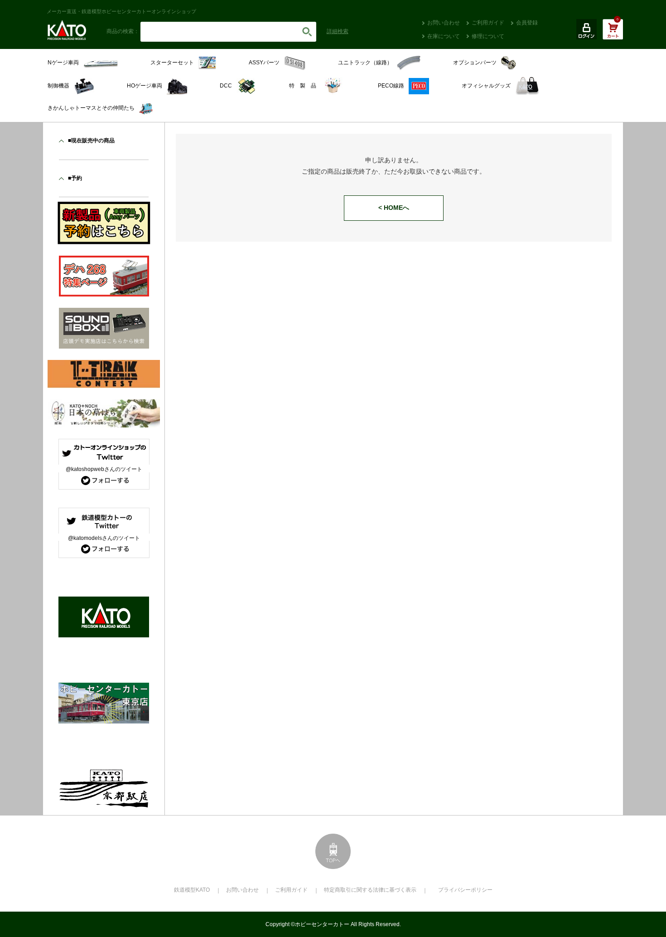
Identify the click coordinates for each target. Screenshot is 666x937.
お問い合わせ (443, 22)
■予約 (75, 178)
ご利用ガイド (488, 22)
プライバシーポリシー (465, 890)
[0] (613, 34)
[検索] (307, 32)
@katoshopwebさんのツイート (104, 469)
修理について (488, 36)
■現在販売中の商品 (91, 140)
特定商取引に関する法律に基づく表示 (370, 890)
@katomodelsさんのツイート (104, 538)
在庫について (443, 36)
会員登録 (527, 22)
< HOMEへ (393, 207)
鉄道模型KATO (192, 890)
